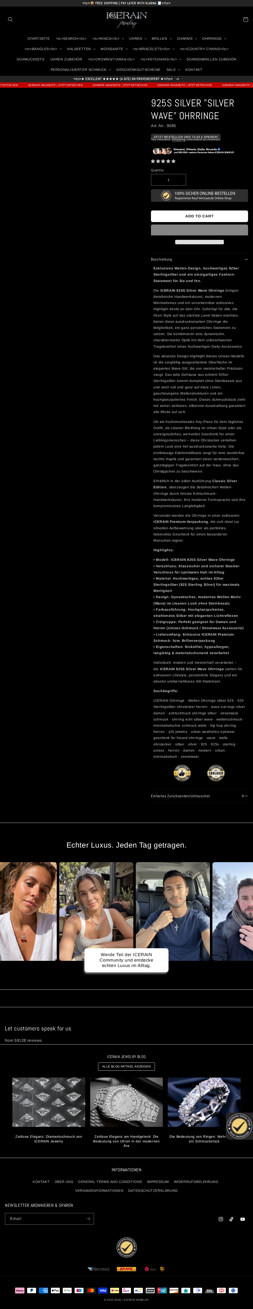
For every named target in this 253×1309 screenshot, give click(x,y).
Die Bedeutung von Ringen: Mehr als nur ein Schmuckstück (204, 1139)
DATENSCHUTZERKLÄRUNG (153, 1191)
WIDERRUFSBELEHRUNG (196, 1182)
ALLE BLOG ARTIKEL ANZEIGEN (126, 1066)
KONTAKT (41, 1182)
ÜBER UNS (64, 1182)
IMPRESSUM (158, 1182)
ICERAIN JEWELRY (136, 1299)
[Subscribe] (88, 1219)
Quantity (157, 170)
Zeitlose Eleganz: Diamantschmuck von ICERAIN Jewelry (48, 1139)
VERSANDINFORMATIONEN (99, 1191)
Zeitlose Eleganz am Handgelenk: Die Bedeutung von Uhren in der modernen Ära (126, 1141)
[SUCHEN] (10, 19)
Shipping (179, 139)
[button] (163, 161)
